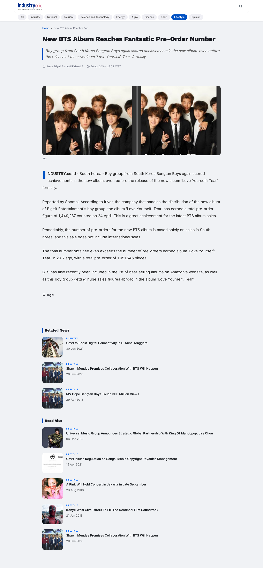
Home (45, 28)
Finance (149, 17)
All (22, 17)
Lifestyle (179, 17)
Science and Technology (95, 17)
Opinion (195, 17)
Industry (35, 17)
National (52, 17)
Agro (135, 17)
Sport (164, 17)
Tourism (69, 17)
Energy (120, 17)
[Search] (241, 6)
